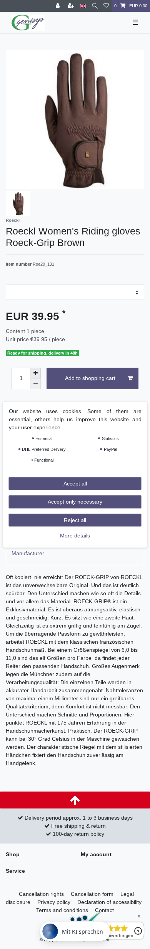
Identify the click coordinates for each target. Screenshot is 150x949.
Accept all (75, 483)
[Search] (95, 6)
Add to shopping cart (90, 378)
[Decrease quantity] (35, 383)
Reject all (75, 520)
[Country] (83, 6)
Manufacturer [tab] (28, 553)
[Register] (71, 6)
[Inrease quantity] (35, 373)
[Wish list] (106, 6)
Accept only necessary (75, 502)
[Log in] (58, 6)
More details (75, 535)
